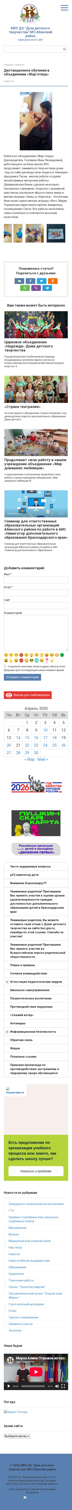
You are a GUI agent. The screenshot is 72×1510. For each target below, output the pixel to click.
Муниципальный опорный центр (30, 1241)
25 (54, 745)
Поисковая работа (21, 1280)
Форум (15, 1048)
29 (27, 752)
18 (54, 737)
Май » (42, 759)
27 (9, 752)
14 (18, 737)
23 (36, 745)
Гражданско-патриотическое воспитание (36, 1204)
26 (63, 745)
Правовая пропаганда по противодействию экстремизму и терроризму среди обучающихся (34, 1069)
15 (27, 737)
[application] (36, 1372)
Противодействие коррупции (31, 1006)
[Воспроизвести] (9, 1386)
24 (45, 745)
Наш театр (15, 1247)
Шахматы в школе (21, 1324)
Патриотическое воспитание (31, 998)
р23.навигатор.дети (24, 875)
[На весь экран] (63, 1386)
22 (27, 745)
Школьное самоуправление (30, 990)
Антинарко (18, 1023)
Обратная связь (21, 1040)
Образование (17, 1267)
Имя (8, 574)
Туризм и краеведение (23, 1317)
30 (36, 752)
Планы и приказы (22, 965)
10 (45, 730)
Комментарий (13, 613)
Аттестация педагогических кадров (36, 982)
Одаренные (16, 1274)
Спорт (13, 1311)
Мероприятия (17, 1228)
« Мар (29, 759)
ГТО (11, 1210)
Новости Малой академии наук (29, 1260)
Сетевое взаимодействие (28, 973)
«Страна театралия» (22, 406)
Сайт (7, 600)
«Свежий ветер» (22, 1015)
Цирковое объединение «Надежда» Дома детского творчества (28, 346)
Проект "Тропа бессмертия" (27, 1287)
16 (36, 737)
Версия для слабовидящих (31, 695)
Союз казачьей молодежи (26, 1304)
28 (18, 752)
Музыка (14, 1234)
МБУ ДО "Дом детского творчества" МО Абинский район (30, 32)
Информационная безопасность (33, 1031)
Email (8, 587)
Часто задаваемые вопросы (30, 866)
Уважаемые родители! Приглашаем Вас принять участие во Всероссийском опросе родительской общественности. (37, 951)
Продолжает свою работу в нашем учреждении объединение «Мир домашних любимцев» (35, 464)
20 (9, 745)
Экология (15, 1330)
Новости (9, 81)
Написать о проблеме (36, 1171)
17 (45, 737)
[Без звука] (57, 1386)
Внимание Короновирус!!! (28, 883)
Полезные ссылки (23, 1056)
